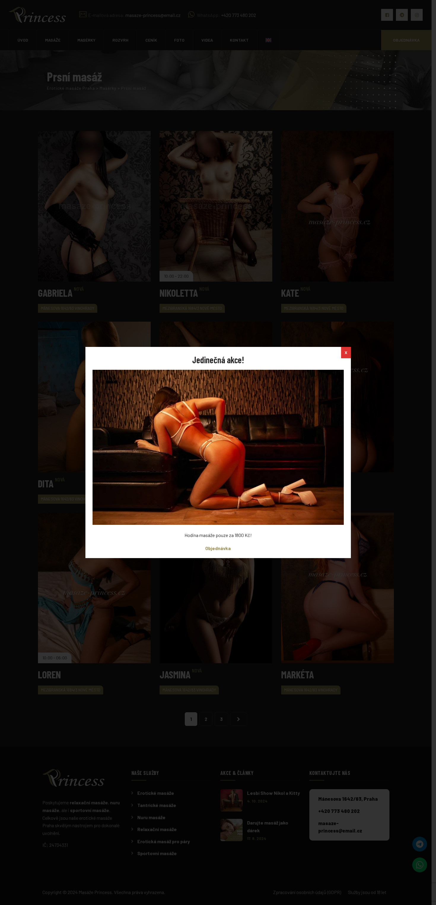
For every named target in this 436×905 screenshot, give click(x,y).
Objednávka (218, 548)
